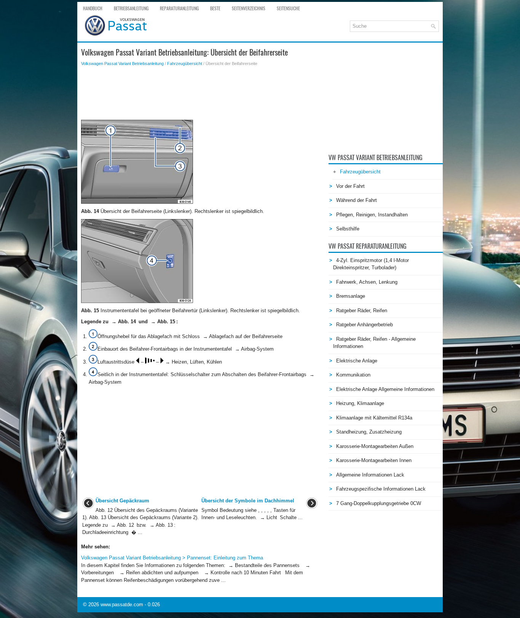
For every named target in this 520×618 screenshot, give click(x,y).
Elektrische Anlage (356, 361)
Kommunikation (353, 375)
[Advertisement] (200, 93)
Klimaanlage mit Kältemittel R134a (374, 418)
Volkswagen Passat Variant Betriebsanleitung (122, 63)
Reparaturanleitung (179, 8)
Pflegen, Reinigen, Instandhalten (372, 215)
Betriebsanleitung (131, 8)
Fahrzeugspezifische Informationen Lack (381, 489)
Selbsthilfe (347, 229)
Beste (215, 8)
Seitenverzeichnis (248, 8)
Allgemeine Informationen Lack (370, 475)
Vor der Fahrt (350, 186)
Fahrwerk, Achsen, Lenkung (366, 282)
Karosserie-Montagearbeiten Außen (374, 446)
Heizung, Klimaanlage (360, 403)
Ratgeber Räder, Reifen (361, 310)
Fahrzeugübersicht (184, 63)
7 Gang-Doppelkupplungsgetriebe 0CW (378, 503)
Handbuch (92, 8)
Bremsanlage (350, 296)
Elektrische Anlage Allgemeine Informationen (385, 389)
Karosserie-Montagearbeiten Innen (374, 460)
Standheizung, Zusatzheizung (369, 432)
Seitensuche (288, 8)
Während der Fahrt (356, 200)
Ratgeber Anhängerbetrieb (364, 324)
